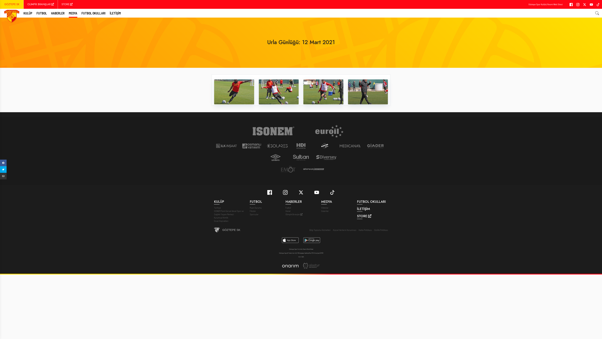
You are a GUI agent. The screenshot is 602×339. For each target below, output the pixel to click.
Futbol (288, 207)
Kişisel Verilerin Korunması (344, 230)
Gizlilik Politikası (381, 230)
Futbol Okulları (94, 13)
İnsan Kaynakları (221, 221)
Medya (73, 13)
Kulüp (28, 13)
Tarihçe (217, 207)
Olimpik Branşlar (292, 214)
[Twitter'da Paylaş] (3, 169)
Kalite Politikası (365, 230)
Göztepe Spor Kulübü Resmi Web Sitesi (545, 4)
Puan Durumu (256, 207)
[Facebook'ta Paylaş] (3, 163)
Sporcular (254, 214)
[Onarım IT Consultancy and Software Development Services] (290, 265)
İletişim (115, 13)
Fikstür (253, 211)
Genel (287, 211)
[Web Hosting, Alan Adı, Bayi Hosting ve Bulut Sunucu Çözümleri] (311, 265)
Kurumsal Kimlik (221, 217)
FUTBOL (42, 13)
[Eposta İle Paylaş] (3, 176)
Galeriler (325, 211)
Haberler (58, 13)
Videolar (324, 207)
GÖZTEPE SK (11, 4)
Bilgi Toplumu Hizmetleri (320, 230)
